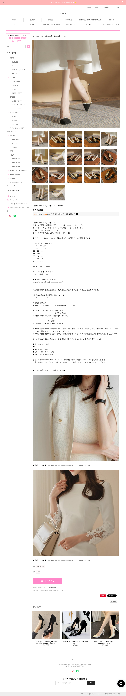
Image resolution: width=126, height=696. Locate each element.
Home (89, 8)
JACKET (15, 85)
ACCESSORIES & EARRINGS (109, 25)
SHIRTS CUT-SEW (18, 70)
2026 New (16, 167)
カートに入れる (47, 581)
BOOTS (14, 143)
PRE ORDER (16, 124)
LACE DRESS (17, 101)
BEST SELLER (71, 25)
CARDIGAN (16, 81)
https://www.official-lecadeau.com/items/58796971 (70, 465)
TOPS (14, 20)
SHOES (111, 20)
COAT (14, 89)
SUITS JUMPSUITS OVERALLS (90, 20)
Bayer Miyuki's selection (51, 25)
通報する (113, 601)
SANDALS (15, 139)
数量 (34, 572)
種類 (34, 566)
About (97, 8)
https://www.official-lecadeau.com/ (48, 282)
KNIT (13, 66)
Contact (106, 8)
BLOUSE (15, 62)
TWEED (88, 25)
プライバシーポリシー (18, 204)
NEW (32, 25)
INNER (14, 74)
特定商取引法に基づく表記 (112, 694)
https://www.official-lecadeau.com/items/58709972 (70, 560)
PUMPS (14, 147)
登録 (91, 683)
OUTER (32, 20)
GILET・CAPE (17, 93)
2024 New (16, 159)
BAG (14, 25)
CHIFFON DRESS (18, 105)
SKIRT (14, 116)
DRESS (50, 20)
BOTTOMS (68, 20)
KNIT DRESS (16, 109)
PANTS (14, 120)
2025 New (16, 163)
